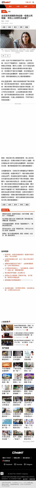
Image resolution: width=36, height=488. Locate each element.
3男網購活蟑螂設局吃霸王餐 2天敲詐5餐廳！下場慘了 (6, 358)
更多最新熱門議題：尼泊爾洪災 (15, 273)
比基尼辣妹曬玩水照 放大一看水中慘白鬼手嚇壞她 (19, 260)
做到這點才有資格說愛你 (13, 280)
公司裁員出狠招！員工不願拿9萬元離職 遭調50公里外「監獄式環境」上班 (29, 369)
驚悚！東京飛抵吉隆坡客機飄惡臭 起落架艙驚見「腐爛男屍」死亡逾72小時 (29, 392)
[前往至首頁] (6, 2)
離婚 (26, 27)
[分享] (1, 473)
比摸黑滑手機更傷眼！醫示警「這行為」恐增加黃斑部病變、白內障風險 (17, 415)
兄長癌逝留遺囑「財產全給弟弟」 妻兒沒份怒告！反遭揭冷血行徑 (6, 392)
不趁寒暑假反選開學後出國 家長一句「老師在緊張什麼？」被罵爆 (6, 369)
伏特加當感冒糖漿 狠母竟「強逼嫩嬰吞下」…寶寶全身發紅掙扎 (17, 224)
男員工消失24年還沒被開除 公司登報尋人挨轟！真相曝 (6, 403)
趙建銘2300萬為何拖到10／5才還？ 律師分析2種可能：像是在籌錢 (18, 426)
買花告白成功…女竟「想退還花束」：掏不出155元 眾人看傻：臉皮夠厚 (18, 229)
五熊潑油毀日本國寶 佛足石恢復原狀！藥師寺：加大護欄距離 (17, 358)
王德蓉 (7, 21)
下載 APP (28, 2)
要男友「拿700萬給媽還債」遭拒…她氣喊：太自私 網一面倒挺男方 (17, 234)
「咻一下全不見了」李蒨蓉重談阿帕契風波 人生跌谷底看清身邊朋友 (28, 426)
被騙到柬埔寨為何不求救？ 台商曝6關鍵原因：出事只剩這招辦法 (19, 264)
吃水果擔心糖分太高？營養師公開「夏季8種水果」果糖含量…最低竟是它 (17, 220)
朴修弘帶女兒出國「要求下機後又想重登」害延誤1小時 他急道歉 (6, 438)
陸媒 (6, 81)
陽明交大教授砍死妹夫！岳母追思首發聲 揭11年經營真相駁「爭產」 (17, 403)
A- (8, 56)
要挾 (15, 27)
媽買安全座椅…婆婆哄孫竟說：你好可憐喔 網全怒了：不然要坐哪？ (17, 215)
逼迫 (9, 27)
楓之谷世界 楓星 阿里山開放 (28, 381)
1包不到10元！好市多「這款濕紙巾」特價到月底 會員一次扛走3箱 (29, 403)
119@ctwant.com (14, 290)
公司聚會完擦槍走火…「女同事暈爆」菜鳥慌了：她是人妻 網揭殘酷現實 (19, 269)
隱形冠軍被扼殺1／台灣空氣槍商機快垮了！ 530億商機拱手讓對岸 (18, 381)
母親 (21, 27)
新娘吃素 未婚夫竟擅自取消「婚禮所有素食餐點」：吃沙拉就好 (19, 255)
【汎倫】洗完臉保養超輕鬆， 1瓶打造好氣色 (29, 358)
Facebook (9, 464)
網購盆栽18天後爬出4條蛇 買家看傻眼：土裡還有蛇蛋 (29, 415)
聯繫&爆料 (17, 458)
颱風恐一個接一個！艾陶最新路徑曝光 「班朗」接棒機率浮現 (6, 426)
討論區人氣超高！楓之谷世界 (6, 381)
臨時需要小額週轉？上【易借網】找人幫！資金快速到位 (17, 392)
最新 (10, 6)
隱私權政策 (26, 458)
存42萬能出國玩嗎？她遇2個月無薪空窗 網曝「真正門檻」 (7, 415)
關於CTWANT (7, 458)
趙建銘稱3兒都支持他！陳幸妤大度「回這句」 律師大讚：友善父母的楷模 (29, 438)
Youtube (19, 464)
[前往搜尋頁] (33, 2)
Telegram (29, 464)
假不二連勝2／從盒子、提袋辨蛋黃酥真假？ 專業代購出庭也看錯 (17, 438)
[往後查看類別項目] (32, 6)
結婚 (4, 27)
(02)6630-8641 (20, 288)
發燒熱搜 (7, 460)
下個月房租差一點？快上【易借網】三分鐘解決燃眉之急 (17, 369)
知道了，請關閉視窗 (30, 479)
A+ (3, 56)
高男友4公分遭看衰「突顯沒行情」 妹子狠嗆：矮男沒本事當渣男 (18, 276)
